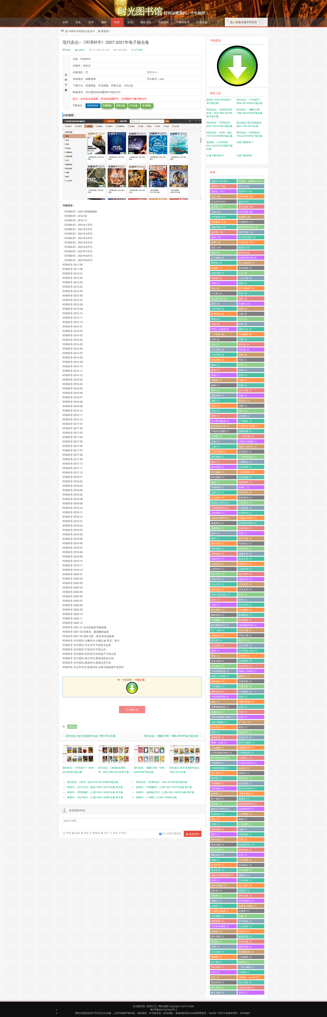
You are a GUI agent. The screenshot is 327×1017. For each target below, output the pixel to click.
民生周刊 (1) (217, 609)
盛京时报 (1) (245, 946)
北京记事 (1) (245, 645)
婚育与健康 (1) (246, 742)
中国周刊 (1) (245, 512)
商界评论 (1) (245, 778)
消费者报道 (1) (246, 793)
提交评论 (194, 834)
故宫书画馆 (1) (219, 885)
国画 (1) (243, 405)
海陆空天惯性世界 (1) (222, 875)
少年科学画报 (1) (220, 926)
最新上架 (145, 22)
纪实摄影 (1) (245, 824)
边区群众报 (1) (246, 987)
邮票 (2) (243, 324)
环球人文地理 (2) (220, 329)
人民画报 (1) (245, 814)
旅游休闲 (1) (217, 691)
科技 (117, 22)
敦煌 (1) (243, 385)
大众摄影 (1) (245, 609)
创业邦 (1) (244, 768)
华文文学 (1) (245, 589)
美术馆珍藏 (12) (247, 237)
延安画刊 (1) (245, 451)
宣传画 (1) (244, 415)
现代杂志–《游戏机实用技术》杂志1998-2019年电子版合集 (220, 113)
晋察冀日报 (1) (246, 951)
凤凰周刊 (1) (217, 528)
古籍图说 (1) (245, 461)
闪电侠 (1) (216, 895)
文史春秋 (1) (245, 660)
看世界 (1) (216, 640)
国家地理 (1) (245, 431)
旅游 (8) (215, 252)
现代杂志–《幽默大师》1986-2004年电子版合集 (171, 735)
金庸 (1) (243, 395)
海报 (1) (215, 400)
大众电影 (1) (245, 926)
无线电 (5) (216, 278)
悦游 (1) (243, 696)
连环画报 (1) (217, 456)
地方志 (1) (244, 931)
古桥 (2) (243, 339)
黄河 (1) (243, 599)
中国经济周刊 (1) (248, 763)
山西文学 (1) (217, 569)
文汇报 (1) (216, 962)
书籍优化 (163, 22)
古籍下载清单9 (244, 155)
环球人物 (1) (245, 635)
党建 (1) (215, 860)
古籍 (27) (216, 211)
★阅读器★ (92, 105)
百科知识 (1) (245, 528)
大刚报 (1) (244, 972)
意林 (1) (215, 538)
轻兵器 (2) (244, 349)
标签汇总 (152, 1006)
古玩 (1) (215, 410)
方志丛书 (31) (218, 201)
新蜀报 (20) (245, 216)
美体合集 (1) (217, 844)
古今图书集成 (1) (220, 421)
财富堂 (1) (216, 803)
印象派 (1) (216, 380)
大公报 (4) (216, 293)
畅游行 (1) (244, 676)
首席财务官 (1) (246, 808)
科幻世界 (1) (217, 967)
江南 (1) (215, 604)
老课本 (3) (244, 303)
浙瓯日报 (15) (218, 227)
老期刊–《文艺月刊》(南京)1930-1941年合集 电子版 (95, 787)
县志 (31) (243, 201)
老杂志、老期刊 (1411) (251, 181)
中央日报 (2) (217, 354)
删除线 (96, 832)
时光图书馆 (139, 1006)
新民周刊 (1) (245, 497)
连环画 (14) (217, 232)
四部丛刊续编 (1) (248, 441)
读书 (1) (243, 992)
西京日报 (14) (246, 232)
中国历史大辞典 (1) (249, 426)
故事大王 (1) (217, 492)
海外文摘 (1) (217, 543)
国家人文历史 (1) (248, 446)
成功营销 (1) (245, 783)
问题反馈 (202, 22)
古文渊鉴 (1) (217, 472)
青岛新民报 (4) (219, 298)
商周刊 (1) (244, 773)
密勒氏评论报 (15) (248, 227)
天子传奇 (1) (245, 870)
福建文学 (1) (245, 553)
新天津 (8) (244, 252)
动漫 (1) (243, 829)
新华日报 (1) (217, 467)
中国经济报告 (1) (220, 768)
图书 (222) (244, 186)
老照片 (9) (244, 247)
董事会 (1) (244, 798)
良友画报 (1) (245, 477)
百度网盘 (106, 105)
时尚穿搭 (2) (217, 349)
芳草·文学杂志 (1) (220, 594)
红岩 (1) (215, 599)
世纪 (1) (215, 655)
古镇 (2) (215, 324)
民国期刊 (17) (246, 222)
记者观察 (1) (217, 512)
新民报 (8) (216, 262)
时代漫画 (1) (217, 477)
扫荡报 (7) (216, 267)
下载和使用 (183, 22)
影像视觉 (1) (245, 615)
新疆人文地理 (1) (220, 676)
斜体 (115, 832)
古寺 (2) (215, 344)
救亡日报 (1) (217, 992)
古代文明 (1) (217, 645)
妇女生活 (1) (217, 727)
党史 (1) (243, 854)
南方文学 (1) (245, 574)
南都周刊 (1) (217, 523)
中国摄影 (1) (217, 620)
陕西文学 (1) (245, 563)
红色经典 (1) (217, 359)
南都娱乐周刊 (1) (248, 518)
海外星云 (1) (245, 543)
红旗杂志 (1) (217, 814)
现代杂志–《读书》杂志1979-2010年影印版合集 (92, 782)
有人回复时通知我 (171, 833)
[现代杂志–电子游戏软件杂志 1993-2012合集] (185, 754)
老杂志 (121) (218, 191)
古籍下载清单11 (244, 142)
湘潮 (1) (215, 650)
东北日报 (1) (217, 951)
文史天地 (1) (217, 660)
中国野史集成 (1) (220, 911)
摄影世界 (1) (217, 615)
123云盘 (133, 105)
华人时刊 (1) (245, 604)
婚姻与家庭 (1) (246, 701)
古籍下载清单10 (215, 155)
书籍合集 (140, 679)
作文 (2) (243, 319)
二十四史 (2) (217, 334)
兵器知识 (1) (217, 829)
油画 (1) (243, 380)
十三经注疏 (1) (246, 436)
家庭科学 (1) (245, 737)
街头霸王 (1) (245, 865)
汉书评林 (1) (245, 467)
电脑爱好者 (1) (246, 747)
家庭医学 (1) (217, 737)
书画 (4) (215, 283)
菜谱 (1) (243, 375)
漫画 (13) (216, 237)
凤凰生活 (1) (217, 711)
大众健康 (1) (217, 747)
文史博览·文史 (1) (248, 650)
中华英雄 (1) (245, 860)
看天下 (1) (244, 640)
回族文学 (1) (217, 589)
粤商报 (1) (216, 941)
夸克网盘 (146, 105)
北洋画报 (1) (217, 916)
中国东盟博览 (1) (220, 696)
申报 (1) (215, 880)
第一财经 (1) (217, 798)
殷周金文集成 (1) (248, 905)
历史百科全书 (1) (220, 426)
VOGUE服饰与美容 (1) (223, 717)
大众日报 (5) (245, 278)
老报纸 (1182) (218, 186)
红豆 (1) (243, 594)
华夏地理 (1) (245, 686)
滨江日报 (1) (245, 982)
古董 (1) (215, 824)
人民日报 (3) (217, 308)
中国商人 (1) (245, 757)
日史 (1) (215, 390)
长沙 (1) (215, 972)
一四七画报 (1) (246, 967)
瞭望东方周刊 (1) (220, 502)
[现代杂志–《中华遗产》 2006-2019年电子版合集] (78, 754)
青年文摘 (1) (245, 538)
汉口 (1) (215, 977)
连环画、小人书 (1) (249, 977)
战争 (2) (243, 308)
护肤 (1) (243, 839)
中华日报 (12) (246, 242)
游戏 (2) (243, 354)
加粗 (86, 832)
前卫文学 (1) (217, 574)
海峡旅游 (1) (217, 681)
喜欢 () (133, 709)
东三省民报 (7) (246, 262)
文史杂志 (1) (217, 666)
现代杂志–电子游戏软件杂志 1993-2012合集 (90, 735)
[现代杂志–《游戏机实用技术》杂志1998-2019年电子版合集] (114, 754)
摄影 (104, 22)
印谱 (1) (243, 364)
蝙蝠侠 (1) (244, 875)
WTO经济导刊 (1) (220, 757)
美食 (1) (243, 370)
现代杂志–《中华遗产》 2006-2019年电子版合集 (249, 101)
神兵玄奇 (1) (217, 870)
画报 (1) (215, 385)
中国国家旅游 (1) (220, 671)
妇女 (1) (243, 717)
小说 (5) (243, 273)
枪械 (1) (243, 916)
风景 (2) (215, 319)
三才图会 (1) (245, 421)
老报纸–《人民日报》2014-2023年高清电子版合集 (220, 145)
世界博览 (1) (217, 548)
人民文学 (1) (245, 569)
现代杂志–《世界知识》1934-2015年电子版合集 (161, 782)
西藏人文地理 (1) (248, 671)
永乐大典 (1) (245, 390)
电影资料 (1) (245, 482)
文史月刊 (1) (245, 666)
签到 (124, 832)
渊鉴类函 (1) (217, 395)
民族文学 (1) (217, 579)
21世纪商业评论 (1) (221, 752)
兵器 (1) (215, 732)
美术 (91, 22)
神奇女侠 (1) (245, 895)
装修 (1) (215, 482)
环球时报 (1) (217, 487)
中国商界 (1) (217, 763)
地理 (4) (243, 283)
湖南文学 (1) (217, 558)
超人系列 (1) (245, 885)
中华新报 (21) (218, 216)
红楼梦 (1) (244, 911)
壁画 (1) (215, 375)
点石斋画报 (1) (246, 472)
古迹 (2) (243, 313)
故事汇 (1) (244, 487)
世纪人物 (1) (245, 630)
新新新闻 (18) (218, 222)
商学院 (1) (216, 778)
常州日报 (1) (245, 941)
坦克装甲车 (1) (246, 844)
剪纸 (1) (215, 415)
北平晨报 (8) (217, 257)
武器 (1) (215, 405)
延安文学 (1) (245, 558)
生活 (130, 22)
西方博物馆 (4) (246, 288)
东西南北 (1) (217, 553)
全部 (65, 22)
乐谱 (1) (215, 946)
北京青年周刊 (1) (248, 523)
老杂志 (72, 726)
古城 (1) (215, 441)
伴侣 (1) (243, 711)
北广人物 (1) (217, 630)
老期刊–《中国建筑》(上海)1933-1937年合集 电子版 (164, 787)
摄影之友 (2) (245, 329)
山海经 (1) (216, 905)
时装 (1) (243, 359)
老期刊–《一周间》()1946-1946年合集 (156, 797)
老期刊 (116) (245, 191)
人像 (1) (215, 446)
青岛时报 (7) (245, 267)
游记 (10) (216, 247)
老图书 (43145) (219, 181)
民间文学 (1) (245, 492)
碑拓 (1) (215, 370)
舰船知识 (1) (217, 854)
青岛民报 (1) (217, 982)
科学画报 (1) (245, 921)
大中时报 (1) (245, 880)
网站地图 (163, 1006)
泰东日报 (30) (246, 206)
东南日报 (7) (217, 273)
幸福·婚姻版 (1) (219, 722)
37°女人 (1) (245, 722)
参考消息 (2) (217, 313)
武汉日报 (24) (246, 211)
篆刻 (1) (215, 364)
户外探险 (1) (217, 686)
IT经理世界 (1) (246, 752)
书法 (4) (215, 288)
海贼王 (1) (216, 900)
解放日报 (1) (245, 936)
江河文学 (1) (245, 584)
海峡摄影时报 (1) (248, 625)
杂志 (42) (216, 196)
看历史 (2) (244, 344)
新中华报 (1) (217, 936)
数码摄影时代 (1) (220, 625)
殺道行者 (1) (217, 865)
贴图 (77, 832)
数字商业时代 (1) (248, 788)
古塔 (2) (215, 339)
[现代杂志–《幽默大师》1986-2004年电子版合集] (150, 754)
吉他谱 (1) (216, 436)
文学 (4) (243, 293)
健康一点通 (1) (219, 742)
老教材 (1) (216, 931)
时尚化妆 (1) (217, 839)
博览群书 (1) (245, 548)
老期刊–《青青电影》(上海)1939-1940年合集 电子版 (95, 792)
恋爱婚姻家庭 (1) (220, 706)
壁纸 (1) (215, 834)
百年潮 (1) (244, 655)
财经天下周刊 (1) (220, 808)
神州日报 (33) (246, 196)
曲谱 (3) (215, 303)
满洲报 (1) (216, 956)
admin (81, 49)
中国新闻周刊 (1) (220, 507)
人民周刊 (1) (245, 502)
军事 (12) (216, 242)
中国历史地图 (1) (220, 431)
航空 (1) (243, 727)
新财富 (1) (216, 793)
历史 (78, 22)
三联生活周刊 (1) (220, 518)
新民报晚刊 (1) (246, 900)
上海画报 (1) (245, 956)
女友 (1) (243, 706)
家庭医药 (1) (245, 732)
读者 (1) (243, 533)
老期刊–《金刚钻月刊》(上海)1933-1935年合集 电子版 (165, 792)
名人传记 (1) (217, 773)
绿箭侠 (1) (244, 890)
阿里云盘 (120, 105)
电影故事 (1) (217, 921)
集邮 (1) (243, 819)
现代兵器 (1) (217, 849)
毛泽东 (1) (244, 400)
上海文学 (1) (217, 563)
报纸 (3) (243, 298)
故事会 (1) (244, 962)
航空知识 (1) (245, 849)
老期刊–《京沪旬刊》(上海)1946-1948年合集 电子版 (95, 797)
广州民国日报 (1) (248, 456)
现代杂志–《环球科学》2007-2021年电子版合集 (106, 42)
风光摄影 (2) (245, 334)
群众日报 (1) (217, 987)
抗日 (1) (215, 461)
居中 (106, 832)
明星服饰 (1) (245, 834)
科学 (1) (215, 533)
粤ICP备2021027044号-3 (163, 1009)
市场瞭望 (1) (217, 783)
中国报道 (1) (245, 507)
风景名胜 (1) (245, 681)
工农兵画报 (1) (219, 451)
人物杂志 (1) (217, 635)
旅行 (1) (243, 410)
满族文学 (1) (245, 579)
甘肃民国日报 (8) (248, 257)
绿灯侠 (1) (216, 890)
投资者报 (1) (217, 788)
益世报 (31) (217, 206)
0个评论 (138, 49)
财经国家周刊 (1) (248, 803)
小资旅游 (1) (245, 691)
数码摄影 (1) (245, 620)
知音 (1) (215, 701)
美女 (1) (215, 819)
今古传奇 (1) (217, 497)
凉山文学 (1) (217, 584)
